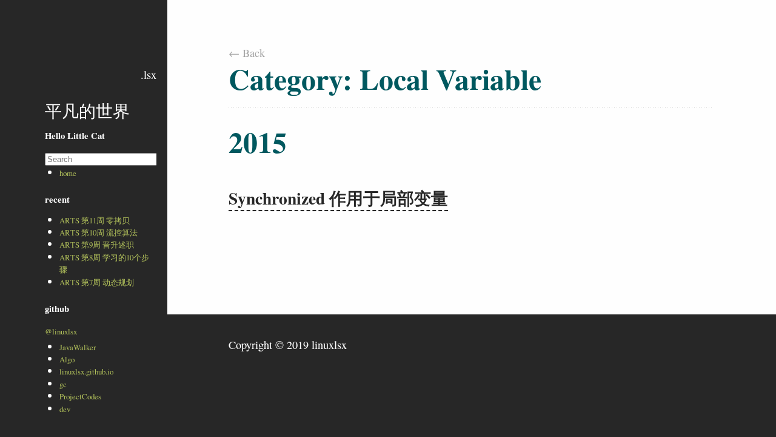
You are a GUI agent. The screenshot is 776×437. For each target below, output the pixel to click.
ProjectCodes (80, 396)
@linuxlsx (61, 331)
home (67, 173)
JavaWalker (77, 347)
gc (63, 384)
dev (64, 409)
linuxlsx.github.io (86, 371)
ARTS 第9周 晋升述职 (96, 244)
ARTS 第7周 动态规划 (96, 282)
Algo (67, 359)
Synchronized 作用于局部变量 (338, 198)
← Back (247, 53)
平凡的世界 (87, 111)
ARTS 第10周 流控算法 (98, 232)
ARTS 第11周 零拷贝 (94, 220)
